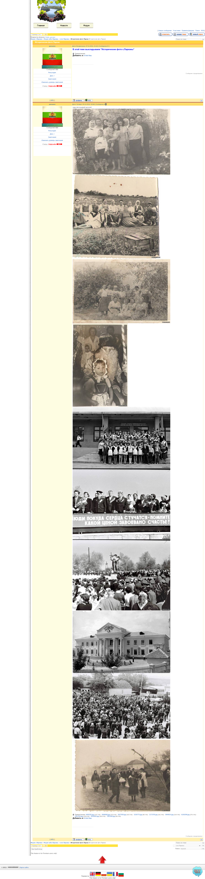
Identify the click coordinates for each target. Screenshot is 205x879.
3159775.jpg (138, 814)
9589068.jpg (106, 814)
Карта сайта (24, 867)
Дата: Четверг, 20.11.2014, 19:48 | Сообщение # (88, 104)
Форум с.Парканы (36, 39)
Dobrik (47, 37)
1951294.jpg (79, 816)
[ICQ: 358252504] (89, 100)
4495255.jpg (90, 814)
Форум (86, 25)
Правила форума (188, 30)
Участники (176, 30)
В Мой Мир (88, 55)
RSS (202, 30)
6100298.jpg (185, 814)
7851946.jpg (111, 816)
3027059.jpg (122, 814)
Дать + (52, 76)
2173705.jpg (153, 814)
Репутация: (52, 72)
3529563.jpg (95, 816)
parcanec (52, 37)
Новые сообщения (165, 30)
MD (52, 100)
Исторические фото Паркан (79, 39)
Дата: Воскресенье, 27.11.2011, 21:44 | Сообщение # (90, 46)
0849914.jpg (169, 814)
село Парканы (64, 39)
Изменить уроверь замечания (52, 82)
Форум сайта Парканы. (51, 39)
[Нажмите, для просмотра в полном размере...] (121, 174)
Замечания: (52, 79)
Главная (41, 25)
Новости (64, 25)
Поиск (197, 30)
